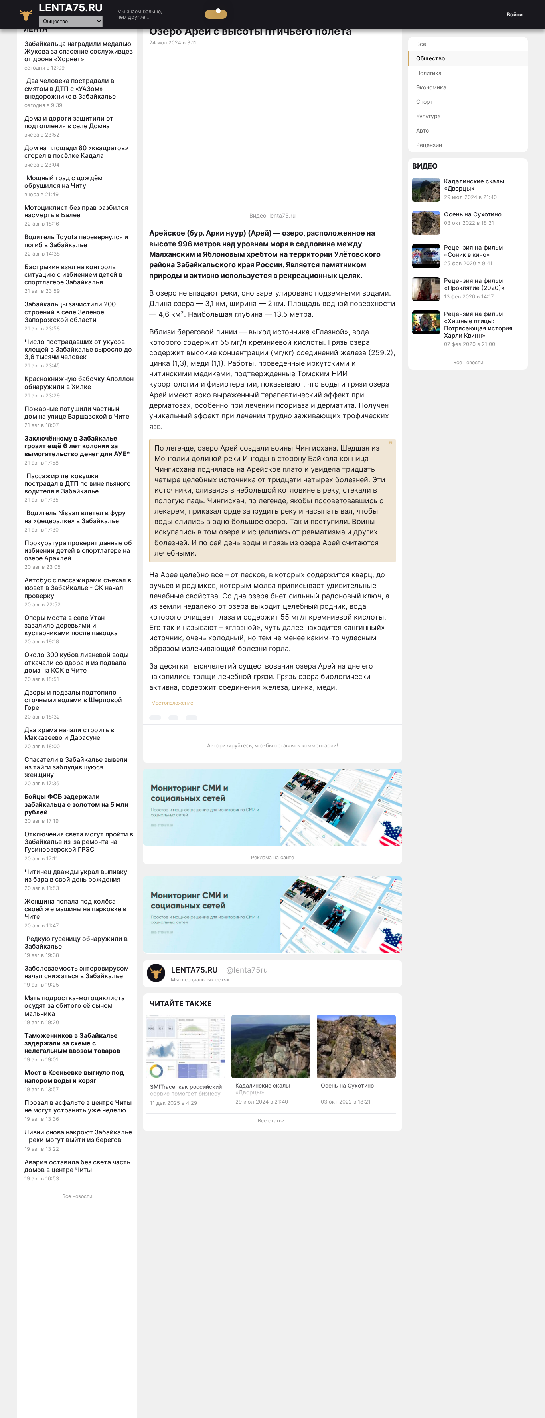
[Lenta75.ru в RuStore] (360, 977)
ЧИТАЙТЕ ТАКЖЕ (180, 1003)
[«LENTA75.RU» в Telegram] (368, 977)
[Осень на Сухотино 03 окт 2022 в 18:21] (468, 233)
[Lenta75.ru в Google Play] (352, 977)
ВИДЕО (425, 166)
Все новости (77, 1196)
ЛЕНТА (35, 29)
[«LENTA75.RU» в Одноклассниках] (384, 977)
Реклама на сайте (272, 857)
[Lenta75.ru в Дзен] (392, 977)
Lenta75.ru (71, 7)
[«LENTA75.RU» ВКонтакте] (376, 977)
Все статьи (271, 1121)
